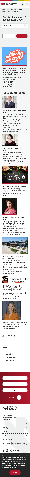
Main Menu (7, 25)
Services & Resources (9, 439)
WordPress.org (10, 360)
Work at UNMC (15, 378)
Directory (5, 428)
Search (22, 36)
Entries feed (9, 354)
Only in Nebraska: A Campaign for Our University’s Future (13, 444)
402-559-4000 (6, 419)
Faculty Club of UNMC (11, 9)
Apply (15, 390)
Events (4, 431)
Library (4, 435)
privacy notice (5, 467)
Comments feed (11, 357)
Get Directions (15, 384)
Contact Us (5, 424)
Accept (15, 472)
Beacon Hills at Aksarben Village (12, 287)
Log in (7, 351)
